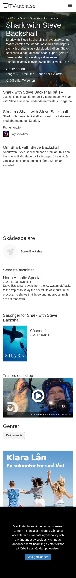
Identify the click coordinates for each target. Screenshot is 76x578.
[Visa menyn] (70, 6)
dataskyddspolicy (47, 535)
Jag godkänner (38, 556)
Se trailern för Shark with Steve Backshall (51, 414)
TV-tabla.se (22, 6)
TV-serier (21, 18)
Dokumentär (14, 435)
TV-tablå (24, 526)
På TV (9, 18)
